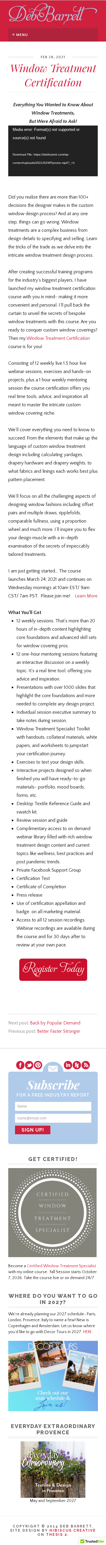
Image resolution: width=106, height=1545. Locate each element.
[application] (53, 151)
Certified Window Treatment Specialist (61, 1266)
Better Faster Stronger (58, 1031)
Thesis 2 (56, 1535)
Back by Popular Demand (55, 1023)
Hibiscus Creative (72, 1530)
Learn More (86, 596)
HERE (87, 1332)
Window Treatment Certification (58, 338)
